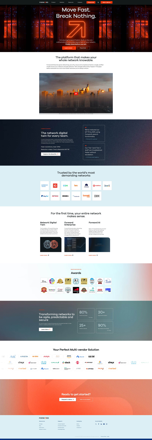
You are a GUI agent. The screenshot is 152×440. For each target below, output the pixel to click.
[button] (76, 94)
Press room (41, 427)
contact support (61, 424)
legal (108, 436)
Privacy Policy (103, 436)
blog (40, 425)
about (78, 424)
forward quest (61, 427)
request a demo (42, 429)
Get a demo (106, 2)
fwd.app (40, 424)
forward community (62, 425)
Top (1, 439)
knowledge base (61, 429)
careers (78, 425)
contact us (79, 427)
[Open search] (98, 2)
